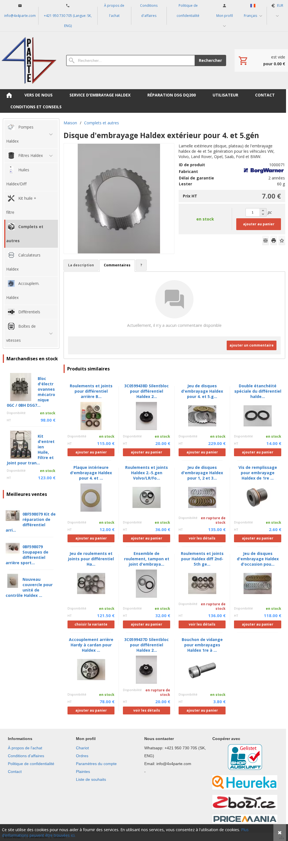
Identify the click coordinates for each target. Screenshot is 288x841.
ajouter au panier (258, 224)
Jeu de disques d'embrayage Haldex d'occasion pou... (258, 559)
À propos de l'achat (25, 748)
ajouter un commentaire (252, 345)
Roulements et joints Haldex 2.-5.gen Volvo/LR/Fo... (146, 473)
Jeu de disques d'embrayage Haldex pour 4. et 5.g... (202, 391)
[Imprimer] (273, 240)
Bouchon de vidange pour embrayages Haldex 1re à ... (202, 645)
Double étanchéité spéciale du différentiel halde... (257, 391)
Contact (15, 771)
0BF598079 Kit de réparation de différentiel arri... (31, 522)
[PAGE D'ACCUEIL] (9, 95)
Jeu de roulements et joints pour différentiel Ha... (91, 559)
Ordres (82, 756)
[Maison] (29, 60)
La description (81, 265)
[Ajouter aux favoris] (281, 240)
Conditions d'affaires (26, 756)
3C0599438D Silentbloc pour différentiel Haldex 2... (146, 391)
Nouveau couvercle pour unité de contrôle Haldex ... (29, 587)
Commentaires (117, 265)
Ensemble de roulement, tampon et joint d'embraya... (146, 559)
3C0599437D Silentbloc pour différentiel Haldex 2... (146, 645)
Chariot (82, 748)
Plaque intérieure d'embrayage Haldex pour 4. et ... (91, 473)
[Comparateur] (265, 240)
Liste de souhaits (91, 779)
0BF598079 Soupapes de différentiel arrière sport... (27, 554)
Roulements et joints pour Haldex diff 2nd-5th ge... (202, 559)
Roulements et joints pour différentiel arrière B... (91, 391)
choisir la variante (91, 624)
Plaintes (83, 771)
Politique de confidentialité (31, 763)
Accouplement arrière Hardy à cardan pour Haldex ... (91, 645)
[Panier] (261, 60)
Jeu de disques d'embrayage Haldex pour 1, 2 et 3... (202, 473)
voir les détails (202, 538)
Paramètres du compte (96, 763)
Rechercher (210, 60)
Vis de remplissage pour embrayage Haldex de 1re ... (257, 473)
